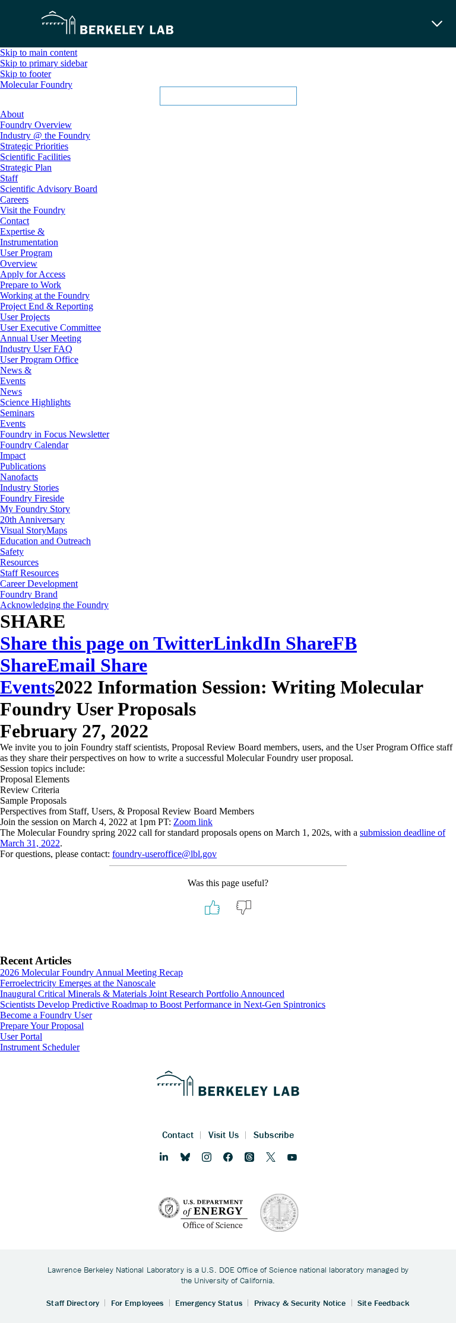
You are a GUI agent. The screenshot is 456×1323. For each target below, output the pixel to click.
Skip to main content (38, 52)
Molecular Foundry (36, 84)
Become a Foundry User (46, 1015)
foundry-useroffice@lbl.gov (164, 854)
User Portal (21, 1036)
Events (27, 687)
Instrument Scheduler (40, 1047)
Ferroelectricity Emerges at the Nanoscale (78, 983)
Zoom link (193, 822)
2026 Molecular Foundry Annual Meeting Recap (91, 972)
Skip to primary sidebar (43, 63)
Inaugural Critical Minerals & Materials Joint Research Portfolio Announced (142, 994)
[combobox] (228, 99)
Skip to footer (25, 74)
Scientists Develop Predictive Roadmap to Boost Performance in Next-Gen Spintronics (162, 1004)
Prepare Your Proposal (42, 1026)
